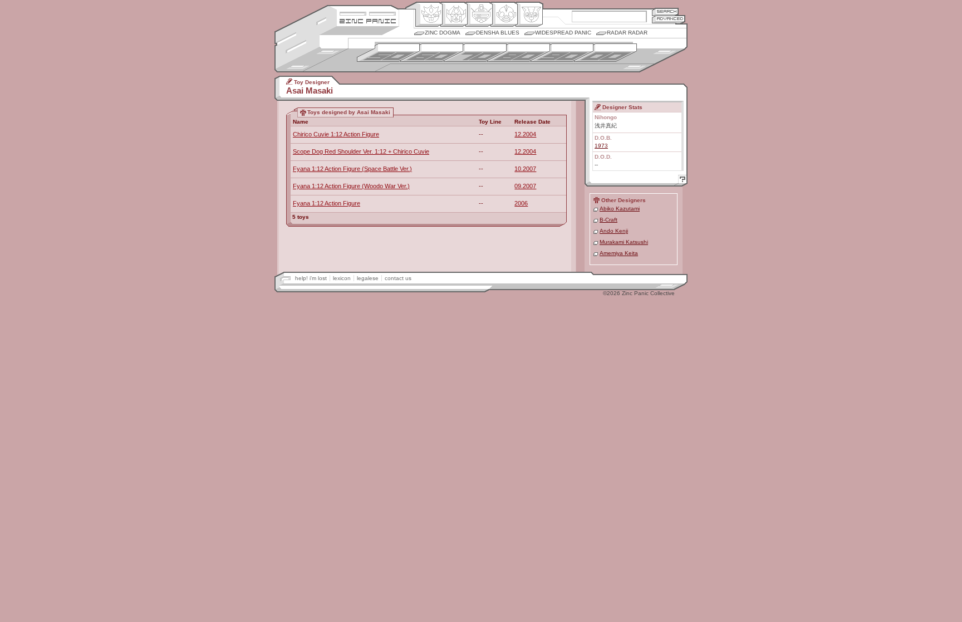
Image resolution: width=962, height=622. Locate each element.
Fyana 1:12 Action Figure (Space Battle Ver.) (352, 168)
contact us (398, 278)
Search (665, 11)
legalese (368, 278)
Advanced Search (668, 19)
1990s (562, 52)
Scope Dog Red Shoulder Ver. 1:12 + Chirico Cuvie (361, 151)
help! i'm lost (311, 278)
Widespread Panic (563, 33)
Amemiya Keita (619, 253)
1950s (388, 52)
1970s (475, 52)
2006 (521, 203)
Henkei (454, 14)
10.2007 (525, 168)
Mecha (479, 14)
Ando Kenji (614, 231)
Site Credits (368, 12)
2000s (605, 52)
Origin (429, 14)
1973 (601, 146)
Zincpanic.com (368, 20)
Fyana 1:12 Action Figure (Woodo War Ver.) (351, 186)
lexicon (342, 278)
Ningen (504, 14)
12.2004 (525, 134)
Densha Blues (497, 33)
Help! (681, 181)
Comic (529, 14)
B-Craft (608, 220)
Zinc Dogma (442, 33)
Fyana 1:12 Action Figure (326, 203)
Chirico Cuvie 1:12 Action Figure (336, 134)
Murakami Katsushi (624, 242)
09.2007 (525, 186)
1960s (432, 52)
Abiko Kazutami (620, 208)
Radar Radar (627, 33)
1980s (518, 52)
